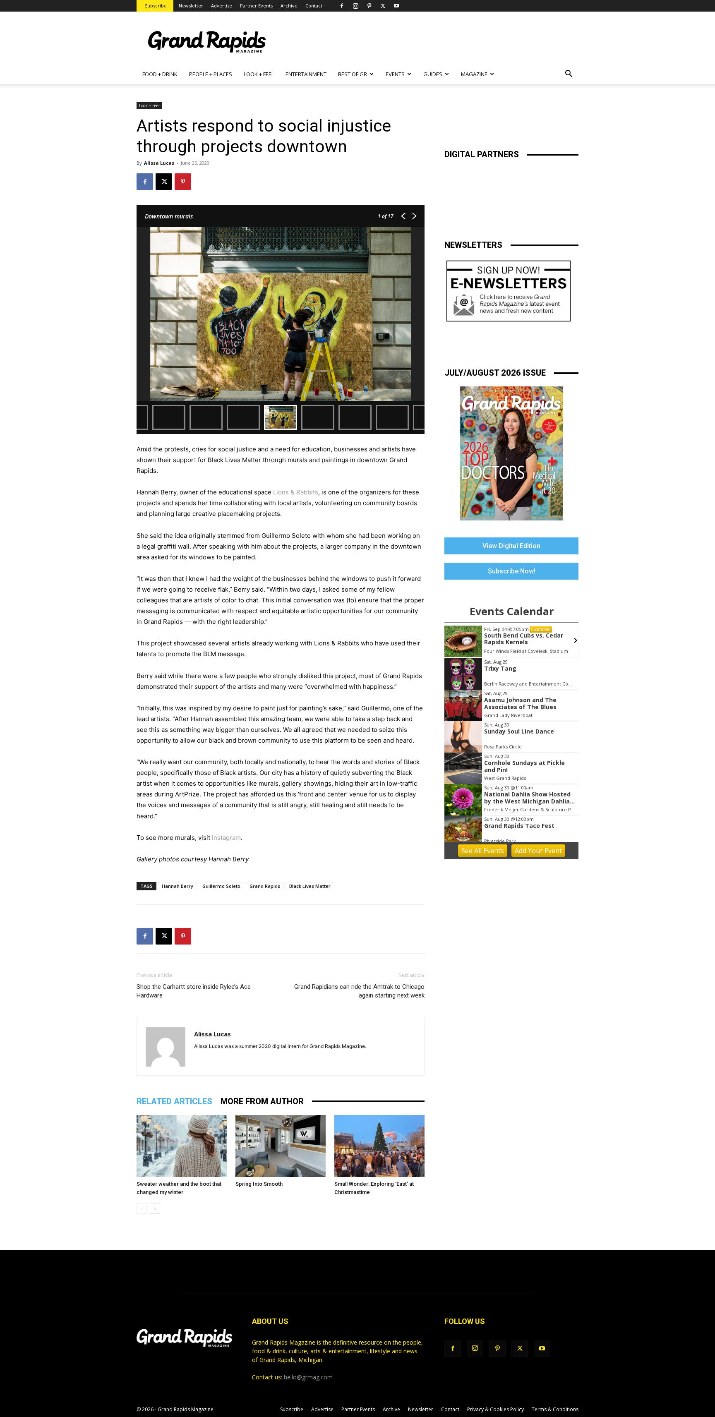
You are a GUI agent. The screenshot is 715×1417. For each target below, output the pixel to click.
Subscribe (156, 5)
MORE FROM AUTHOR (262, 1101)
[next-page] (155, 1209)
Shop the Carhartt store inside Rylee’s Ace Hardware (194, 991)
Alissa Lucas (159, 163)
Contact (313, 5)
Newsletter (191, 5)
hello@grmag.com (308, 1377)
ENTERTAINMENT (306, 74)
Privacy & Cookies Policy (495, 1409)
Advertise (221, 5)
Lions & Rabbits (295, 492)
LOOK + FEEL (259, 74)
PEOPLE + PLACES (210, 74)
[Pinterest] (369, 6)
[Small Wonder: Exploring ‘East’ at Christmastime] (379, 1146)
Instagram (226, 838)
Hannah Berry (177, 886)
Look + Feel (149, 105)
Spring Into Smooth (259, 1184)
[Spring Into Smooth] (280, 1146)
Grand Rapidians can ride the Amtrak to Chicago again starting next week (359, 991)
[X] (383, 6)
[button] (568, 75)
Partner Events (256, 5)
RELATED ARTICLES (174, 1101)
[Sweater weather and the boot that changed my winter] (182, 1146)
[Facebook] (342, 6)
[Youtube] (396, 6)
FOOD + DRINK (160, 74)
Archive (289, 5)
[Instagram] (355, 6)
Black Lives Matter (310, 886)
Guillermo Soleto (221, 886)
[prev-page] (142, 1209)
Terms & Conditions (555, 1409)
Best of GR (352, 74)
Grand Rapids (265, 886)
